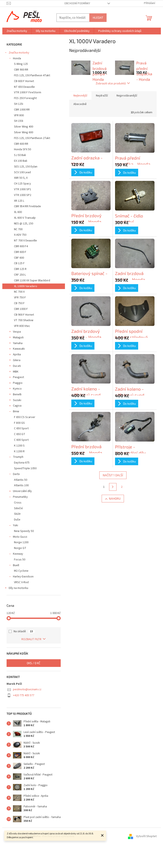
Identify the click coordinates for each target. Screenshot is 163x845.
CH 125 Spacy (22, 183)
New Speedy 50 (24, 531)
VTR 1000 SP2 (22, 195)
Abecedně (80, 104)
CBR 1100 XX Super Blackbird (32, 280)
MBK (15, 372)
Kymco (17, 389)
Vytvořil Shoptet (146, 836)
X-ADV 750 (20, 235)
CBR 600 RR (21, 144)
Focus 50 (19, 559)
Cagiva (17, 406)
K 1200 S (19, 446)
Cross (17, 502)
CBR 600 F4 (21, 246)
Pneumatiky (20, 497)
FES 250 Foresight (25, 98)
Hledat (98, 17)
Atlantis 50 (20, 480)
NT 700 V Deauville (25, 240)
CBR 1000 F (21, 309)
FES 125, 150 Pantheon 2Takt (32, 138)
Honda (17, 58)
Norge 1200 (21, 542)
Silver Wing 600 (23, 132)
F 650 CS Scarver (24, 417)
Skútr (17, 514)
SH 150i (18, 121)
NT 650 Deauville (24, 87)
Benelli (17, 394)
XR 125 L (19, 201)
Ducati (17, 366)
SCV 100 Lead (22, 172)
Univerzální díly (22, 491)
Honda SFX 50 (22, 149)
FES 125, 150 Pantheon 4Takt (32, 75)
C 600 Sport (21, 440)
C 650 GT (19, 434)
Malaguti (18, 337)
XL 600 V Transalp (25, 218)
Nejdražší (102, 96)
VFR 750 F (20, 297)
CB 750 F (19, 303)
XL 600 (18, 212)
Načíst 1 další (113, 475)
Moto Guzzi (20, 537)
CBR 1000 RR (22, 110)
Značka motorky (19, 53)
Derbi (16, 474)
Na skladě (23, 631)
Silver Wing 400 (23, 127)
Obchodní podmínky (77, 3)
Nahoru (115, 498)
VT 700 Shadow (23, 320)
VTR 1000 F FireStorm (27, 92)
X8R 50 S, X (21, 178)
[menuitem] (16, 31)
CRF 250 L (20, 275)
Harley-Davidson (23, 576)
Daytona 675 (22, 463)
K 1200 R (19, 451)
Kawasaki (19, 349)
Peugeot (18, 377)
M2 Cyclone (21, 571)
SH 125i (18, 104)
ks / (33, 663)
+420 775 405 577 (23, 695)
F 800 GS (19, 423)
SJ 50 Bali (20, 155)
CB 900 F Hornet (24, 315)
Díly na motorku (18, 588)
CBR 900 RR (21, 70)
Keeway (18, 554)
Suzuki (17, 400)
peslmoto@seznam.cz (27, 689)
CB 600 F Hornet (24, 81)
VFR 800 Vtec (22, 326)
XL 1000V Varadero (25, 286)
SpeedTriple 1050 (25, 468)
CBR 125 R (20, 269)
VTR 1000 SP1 (22, 189)
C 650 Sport (21, 428)
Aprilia (17, 354)
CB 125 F (19, 263)
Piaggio (17, 383)
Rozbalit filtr (31, 639)
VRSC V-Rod (21, 582)
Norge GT (20, 548)
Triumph (18, 457)
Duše (17, 519)
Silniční (18, 508)
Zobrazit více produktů (111, 83)
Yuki (15, 525)
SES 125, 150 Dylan (25, 166)
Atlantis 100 (21, 485)
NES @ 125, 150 (23, 223)
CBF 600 (19, 258)
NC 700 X (19, 292)
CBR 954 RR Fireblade (27, 206)
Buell (16, 565)
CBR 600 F (20, 252)
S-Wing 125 (21, 64)
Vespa (17, 332)
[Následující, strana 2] (113, 487)
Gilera (16, 360)
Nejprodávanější (127, 96)
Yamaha (17, 343)
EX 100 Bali (20, 161)
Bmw (16, 411)
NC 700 (18, 229)
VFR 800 (19, 115)
